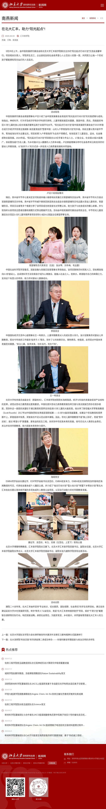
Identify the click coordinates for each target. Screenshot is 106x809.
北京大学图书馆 (15, 763)
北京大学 (4, 763)
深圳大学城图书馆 (39, 763)
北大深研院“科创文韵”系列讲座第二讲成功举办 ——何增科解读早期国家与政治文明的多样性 (52, 640)
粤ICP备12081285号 (59, 772)
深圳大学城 (26, 763)
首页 (83, 18)
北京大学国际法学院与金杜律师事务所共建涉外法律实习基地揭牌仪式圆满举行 (46, 635)
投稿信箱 (52, 763)
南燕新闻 (92, 18)
